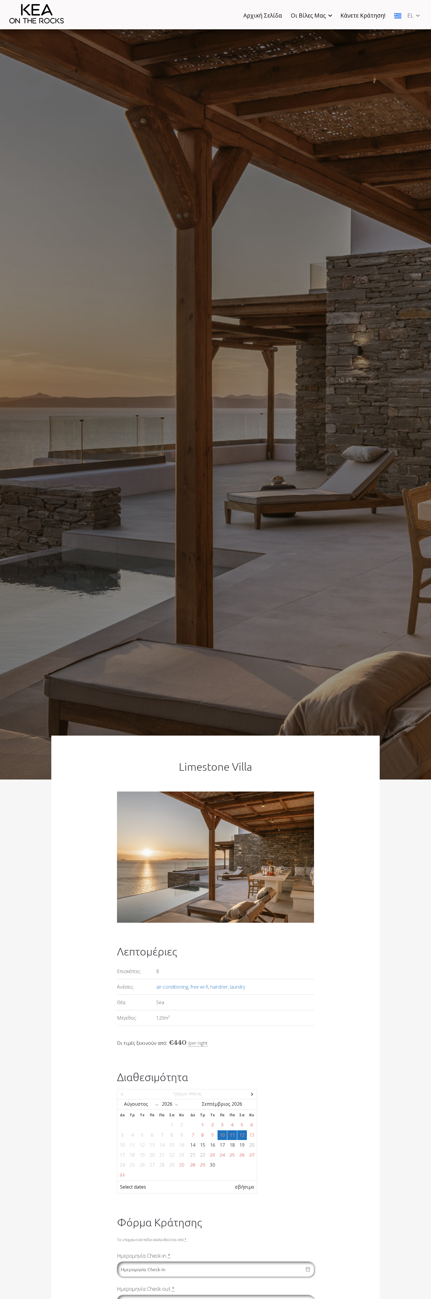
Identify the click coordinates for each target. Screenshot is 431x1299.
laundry (237, 987)
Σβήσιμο (244, 1187)
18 (232, 1145)
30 (212, 1165)
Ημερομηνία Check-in (143, 1255)
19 (242, 1145)
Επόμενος (236, 1094)
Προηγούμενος (138, 1094)
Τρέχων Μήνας (187, 1093)
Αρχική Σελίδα (262, 15)
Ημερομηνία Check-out (145, 1288)
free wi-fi (199, 987)
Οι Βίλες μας (308, 15)
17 (222, 1145)
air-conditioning (172, 987)
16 (212, 1145)
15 (202, 1145)
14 (192, 1145)
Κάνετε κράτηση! (363, 15)
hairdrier (219, 987)
